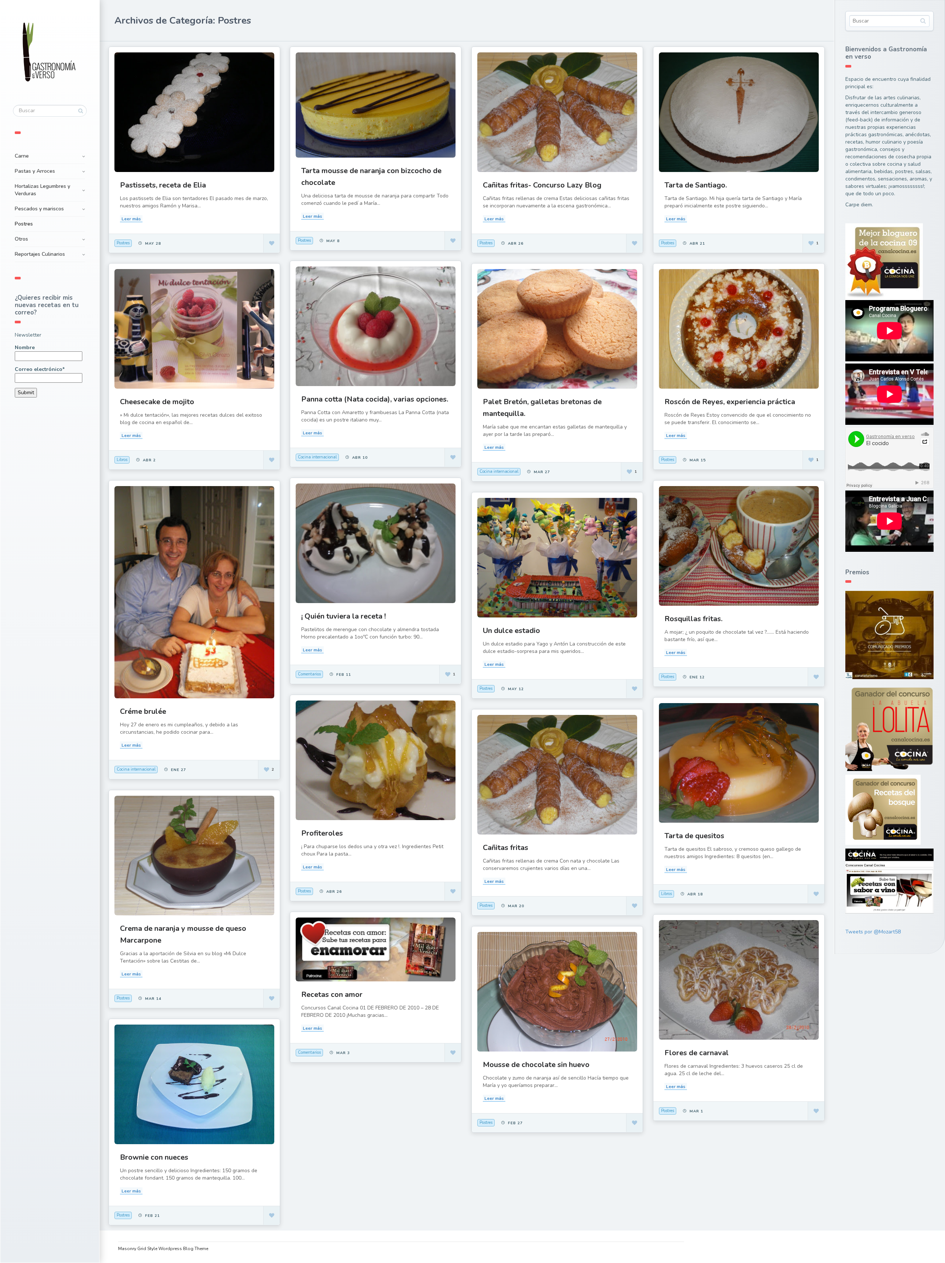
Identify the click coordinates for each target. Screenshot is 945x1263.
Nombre (25, 347)
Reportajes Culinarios (40, 254)
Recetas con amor (331, 994)
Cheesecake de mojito (157, 402)
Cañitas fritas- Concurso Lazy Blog (542, 185)
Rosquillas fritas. (693, 619)
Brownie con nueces (154, 1157)
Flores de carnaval (696, 1053)
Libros (122, 459)
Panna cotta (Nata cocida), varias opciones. (374, 399)
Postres (24, 223)
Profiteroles (322, 833)
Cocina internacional (317, 457)
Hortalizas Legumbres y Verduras (42, 190)
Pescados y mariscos (39, 208)
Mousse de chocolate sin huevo (536, 1065)
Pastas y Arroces (35, 171)
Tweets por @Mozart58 (873, 931)
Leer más (131, 219)
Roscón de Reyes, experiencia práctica (729, 402)
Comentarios (309, 674)
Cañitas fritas (505, 848)
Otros (21, 238)
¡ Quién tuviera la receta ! (343, 616)
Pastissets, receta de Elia (163, 185)
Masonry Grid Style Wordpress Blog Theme (163, 1249)
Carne (22, 155)
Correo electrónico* (40, 369)
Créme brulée (143, 711)
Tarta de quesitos (694, 836)
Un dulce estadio (511, 631)
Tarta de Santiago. (695, 185)
